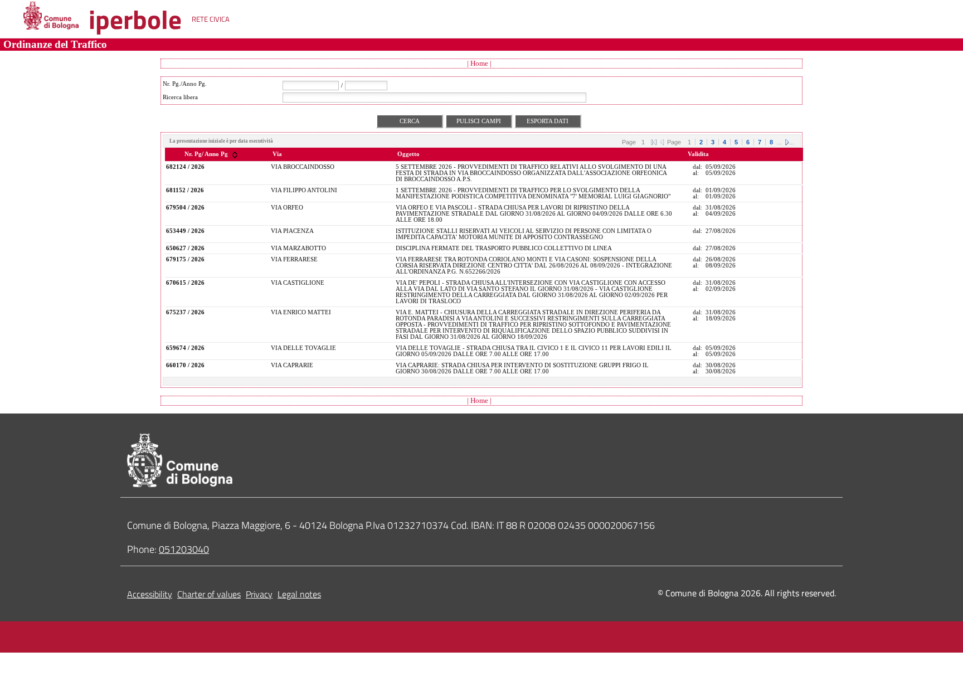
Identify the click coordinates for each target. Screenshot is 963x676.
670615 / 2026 (185, 283)
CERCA (410, 121)
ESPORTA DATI (547, 121)
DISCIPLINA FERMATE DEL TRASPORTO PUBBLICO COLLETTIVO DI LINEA (504, 248)
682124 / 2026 (185, 167)
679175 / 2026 (185, 259)
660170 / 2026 (185, 365)
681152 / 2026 (185, 190)
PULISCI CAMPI (478, 121)
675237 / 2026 (185, 312)
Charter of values (209, 594)
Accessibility (149, 594)
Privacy (259, 594)
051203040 (184, 549)
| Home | (479, 63)
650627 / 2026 (185, 248)
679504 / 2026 (185, 208)
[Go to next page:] (787, 141)
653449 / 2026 (185, 231)
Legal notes (299, 594)
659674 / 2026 (185, 348)
